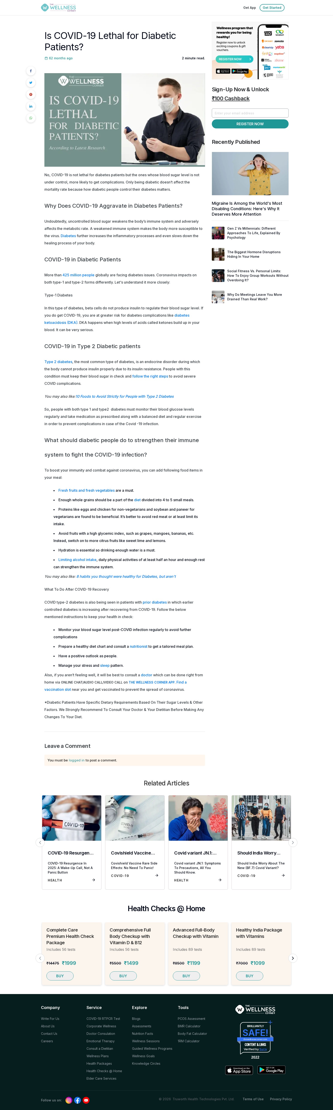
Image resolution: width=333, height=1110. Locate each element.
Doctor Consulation (101, 1033)
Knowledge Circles (146, 1063)
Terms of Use (253, 1099)
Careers (47, 1041)
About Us (48, 1026)
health (55, 880)
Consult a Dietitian (100, 1048)
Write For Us (50, 1019)
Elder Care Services (101, 1078)
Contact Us (49, 1033)
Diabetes (68, 236)
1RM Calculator (189, 1041)
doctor (146, 675)
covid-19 (120, 876)
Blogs (136, 1019)
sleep (105, 665)
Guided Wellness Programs (152, 1048)
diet (137, 500)
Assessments (141, 1026)
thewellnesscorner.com (255, 1039)
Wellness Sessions (146, 1041)
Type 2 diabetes (58, 361)
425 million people (78, 275)
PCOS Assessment (191, 1019)
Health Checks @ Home (104, 1071)
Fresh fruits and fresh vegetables (86, 490)
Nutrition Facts (142, 1033)
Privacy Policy (281, 1099)
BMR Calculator (189, 1026)
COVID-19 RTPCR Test (103, 1019)
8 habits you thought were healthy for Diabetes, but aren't (126, 576)
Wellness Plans (98, 1056)
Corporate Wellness (101, 1026)
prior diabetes (155, 602)
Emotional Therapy (101, 1041)
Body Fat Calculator (192, 1033)
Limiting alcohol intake (77, 559)
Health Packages (99, 1063)
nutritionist (138, 646)
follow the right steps (150, 376)
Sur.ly (263, 1049)
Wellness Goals (143, 1056)
